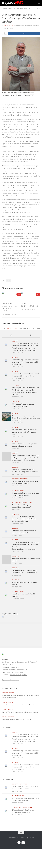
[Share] (24, 33)
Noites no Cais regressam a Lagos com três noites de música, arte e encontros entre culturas (26, 418)
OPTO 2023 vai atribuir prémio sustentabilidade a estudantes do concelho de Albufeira (24, 519)
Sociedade (15, 385)
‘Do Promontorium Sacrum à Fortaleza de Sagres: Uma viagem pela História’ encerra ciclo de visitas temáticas (25, 458)
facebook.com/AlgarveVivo (18, 675)
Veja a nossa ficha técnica (10, 680)
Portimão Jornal (16, 8)
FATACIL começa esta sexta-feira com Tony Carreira (20, 705)
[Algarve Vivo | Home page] (16, 3)
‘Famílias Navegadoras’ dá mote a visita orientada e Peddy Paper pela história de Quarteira (25, 362)
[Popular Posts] (30, 335)
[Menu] (39, 3)
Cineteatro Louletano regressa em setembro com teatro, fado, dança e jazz (24, 432)
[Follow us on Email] (23, 842)
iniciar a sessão (12, 328)
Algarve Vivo (8, 26)
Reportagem (23, 479)
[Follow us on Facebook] (19, 842)
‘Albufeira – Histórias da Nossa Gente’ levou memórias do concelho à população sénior (25, 376)
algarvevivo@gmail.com (15, 672)
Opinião (5, 8)
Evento (21, 490)
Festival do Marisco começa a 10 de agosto (17, 719)
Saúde (27, 8)
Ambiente (15, 514)
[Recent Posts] (11, 335)
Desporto (15, 401)
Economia (15, 568)
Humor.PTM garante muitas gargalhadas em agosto (20, 712)
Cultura (15, 341)
